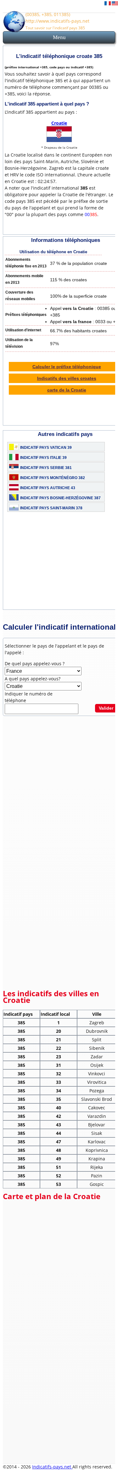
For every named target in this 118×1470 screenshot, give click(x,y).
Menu (59, 37)
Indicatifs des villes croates (66, 378)
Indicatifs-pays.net (52, 1467)
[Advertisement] (59, 762)
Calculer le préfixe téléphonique (66, 366)
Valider (106, 708)
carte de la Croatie (66, 389)
